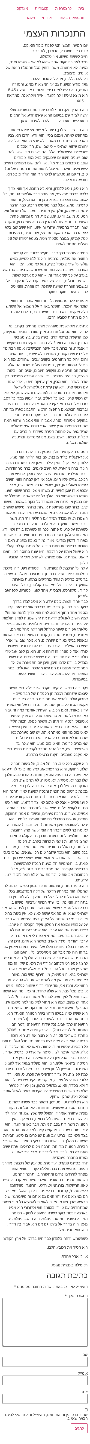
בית (81, 8)
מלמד (30, 17)
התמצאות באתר (71, 17)
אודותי (47, 17)
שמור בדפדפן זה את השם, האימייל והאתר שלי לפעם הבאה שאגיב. (46, 1416)
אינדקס (22, 8)
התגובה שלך (76, 1296)
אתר (84, 1392)
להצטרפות (63, 8)
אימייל (83, 1373)
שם (85, 1354)
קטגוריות (41, 8)
